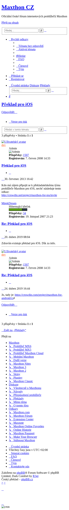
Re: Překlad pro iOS (16, 224)
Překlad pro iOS (17, 104)
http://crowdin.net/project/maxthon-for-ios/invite (29, 195)
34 (24, 213)
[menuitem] (29, 46)
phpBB (21, 472)
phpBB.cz (27, 479)
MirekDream (8, 203)
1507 (26, 155)
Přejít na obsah (10, 22)
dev (3, 145)
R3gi (35, 476)
